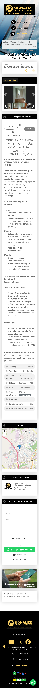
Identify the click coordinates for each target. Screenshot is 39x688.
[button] (6, 94)
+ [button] (4, 431)
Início (7, 42)
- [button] (4, 434)
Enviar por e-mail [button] (20, 538)
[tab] (10, 80)
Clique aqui (8, 596)
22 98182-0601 (22, 28)
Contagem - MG (24, 42)
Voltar (33, 47)
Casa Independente (12, 44)
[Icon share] (11, 641)
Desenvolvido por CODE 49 (19, 684)
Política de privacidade (19, 634)
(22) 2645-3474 (22, 22)
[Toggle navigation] (34, 17)
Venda (13, 42)
